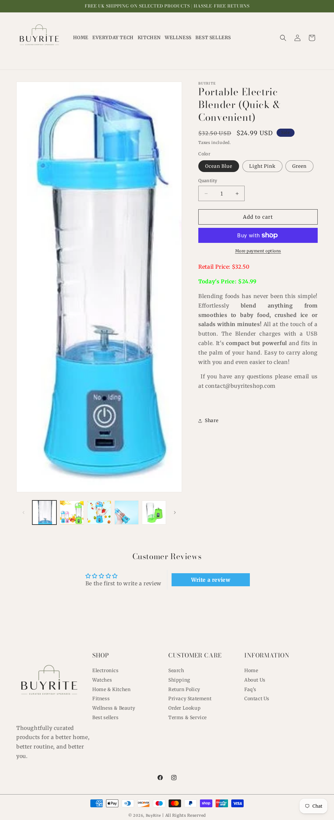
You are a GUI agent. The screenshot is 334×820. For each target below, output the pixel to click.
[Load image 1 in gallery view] (44, 512)
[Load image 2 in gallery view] (72, 512)
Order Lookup (184, 708)
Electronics (105, 670)
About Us (255, 680)
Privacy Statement (189, 699)
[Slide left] (23, 512)
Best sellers (105, 717)
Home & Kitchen (111, 689)
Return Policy (184, 689)
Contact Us (256, 699)
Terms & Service (187, 717)
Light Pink (262, 166)
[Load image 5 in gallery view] (154, 512)
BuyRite (153, 815)
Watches (102, 680)
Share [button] (211, 420)
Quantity (207, 180)
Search (176, 670)
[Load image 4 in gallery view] (126, 512)
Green (299, 166)
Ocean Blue (218, 166)
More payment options (258, 250)
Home (251, 670)
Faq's (250, 689)
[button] (283, 38)
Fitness (101, 699)
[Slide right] (175, 512)
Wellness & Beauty (113, 708)
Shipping (179, 680)
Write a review (210, 579)
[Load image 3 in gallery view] (99, 512)
